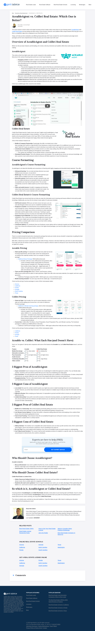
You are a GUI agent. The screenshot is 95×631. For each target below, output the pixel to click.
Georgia (41, 544)
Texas (59, 544)
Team (51, 626)
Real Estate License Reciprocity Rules (25, 532)
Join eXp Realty (43, 533)
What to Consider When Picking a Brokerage (65, 529)
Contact (45, 628)
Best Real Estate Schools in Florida (58, 607)
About (55, 626)
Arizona (21, 544)
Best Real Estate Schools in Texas (58, 610)
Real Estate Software (44, 4)
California (22, 547)
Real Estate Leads (31, 4)
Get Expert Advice (58, 449)
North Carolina (43, 547)
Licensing (73, 4)
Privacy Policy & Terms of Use (34, 628)
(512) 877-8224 (56, 624)
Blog (13, 13)
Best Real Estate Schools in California (59, 604)
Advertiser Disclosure (31, 626)
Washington (61, 547)
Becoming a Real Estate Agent (21, 13)
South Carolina (43, 550)
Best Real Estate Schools (60, 4)
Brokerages (82, 4)
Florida (21, 550)
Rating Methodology (43, 626)
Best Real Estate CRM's (26, 528)
